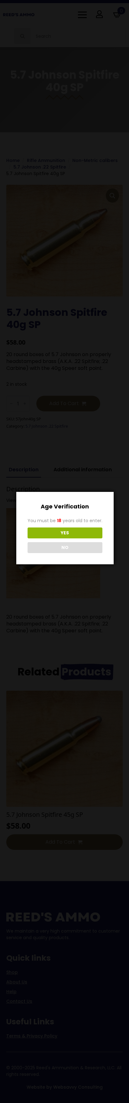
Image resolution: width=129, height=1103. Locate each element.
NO (65, 547)
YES (65, 533)
